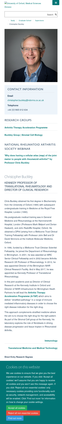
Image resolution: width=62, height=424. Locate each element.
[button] (55, 2)
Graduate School (25, 20)
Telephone (13, 105)
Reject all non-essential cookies (23, 412)
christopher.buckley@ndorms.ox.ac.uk (26, 100)
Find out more (15, 418)
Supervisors (39, 20)
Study (13, 20)
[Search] (55, 14)
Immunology (51, 340)
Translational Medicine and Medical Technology (32, 347)
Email (10, 95)
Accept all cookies (16, 407)
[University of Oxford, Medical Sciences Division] (26, 4)
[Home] (7, 20)
